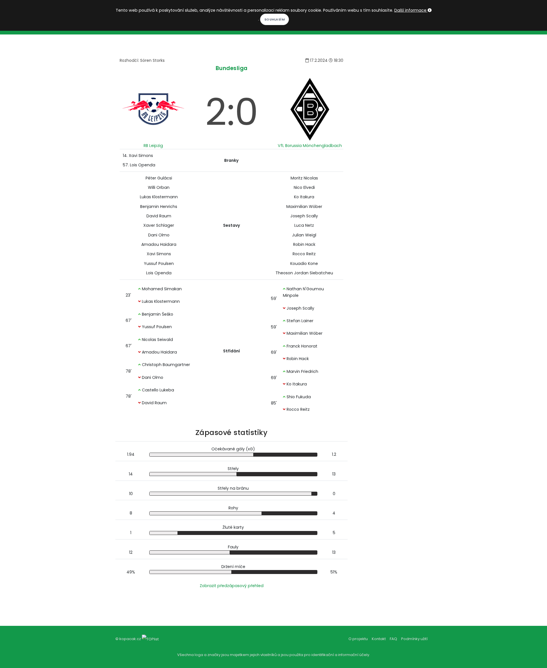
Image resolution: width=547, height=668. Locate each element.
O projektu (358, 639)
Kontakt (379, 639)
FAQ (393, 639)
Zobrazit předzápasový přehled (232, 586)
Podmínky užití (414, 639)
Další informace (411, 10)
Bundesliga (232, 68)
